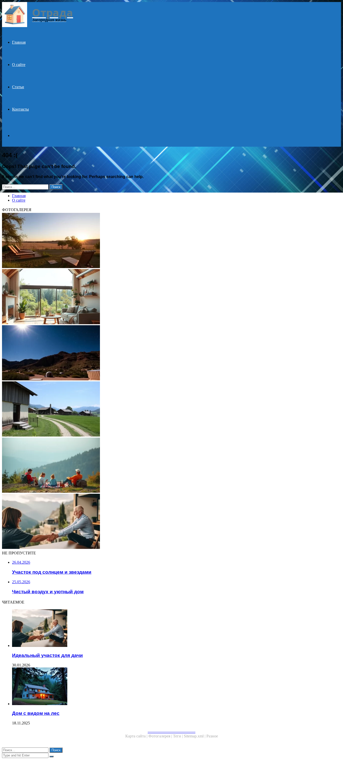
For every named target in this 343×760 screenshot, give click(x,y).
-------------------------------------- (171, 731)
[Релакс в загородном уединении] (152, 241)
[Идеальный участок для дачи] (152, 522)
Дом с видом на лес (36, 713)
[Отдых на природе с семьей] (152, 466)
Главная (19, 42)
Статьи (18, 87)
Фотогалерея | (160, 736)
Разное (212, 736)
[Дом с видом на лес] (157, 686)
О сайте (18, 64)
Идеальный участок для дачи (47, 655)
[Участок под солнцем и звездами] (152, 353)
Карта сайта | (136, 736)
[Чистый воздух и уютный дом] (152, 297)
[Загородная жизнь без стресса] (152, 409)
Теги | (178, 736)
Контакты (20, 109)
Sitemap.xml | (195, 736)
